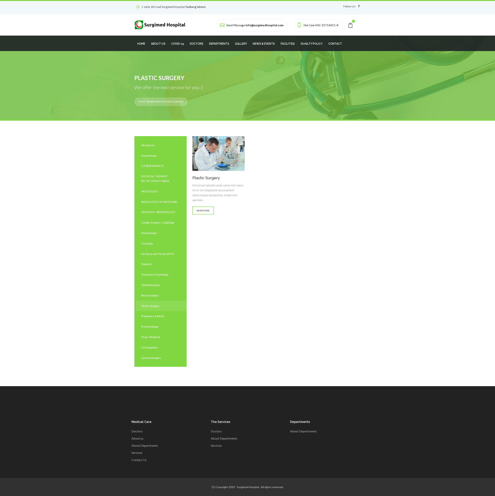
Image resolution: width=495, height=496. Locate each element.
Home (141, 101)
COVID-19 (177, 43)
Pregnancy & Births (153, 316)
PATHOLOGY (149, 191)
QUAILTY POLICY (311, 43)
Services (137, 452)
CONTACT (335, 43)
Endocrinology (149, 326)
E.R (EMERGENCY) (152, 165)
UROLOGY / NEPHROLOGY (158, 212)
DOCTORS (196, 43)
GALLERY (241, 43)
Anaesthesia (148, 155)
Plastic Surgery (150, 305)
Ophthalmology (150, 285)
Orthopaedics (149, 347)
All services (148, 145)
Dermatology (149, 233)
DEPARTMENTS (219, 43)
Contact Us (139, 460)
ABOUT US (158, 43)
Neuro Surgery (150, 295)
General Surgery (151, 357)
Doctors (137, 431)
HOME (141, 43)
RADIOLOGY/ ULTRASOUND (159, 201)
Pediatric (146, 264)
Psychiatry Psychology (154, 274)
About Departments (144, 445)
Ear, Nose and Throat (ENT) (157, 253)
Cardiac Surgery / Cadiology (157, 222)
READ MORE (203, 210)
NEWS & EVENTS (264, 43)
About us (137, 438)
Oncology (147, 243)
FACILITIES (288, 43)
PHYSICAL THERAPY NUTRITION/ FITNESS (155, 179)
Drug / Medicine (150, 337)
